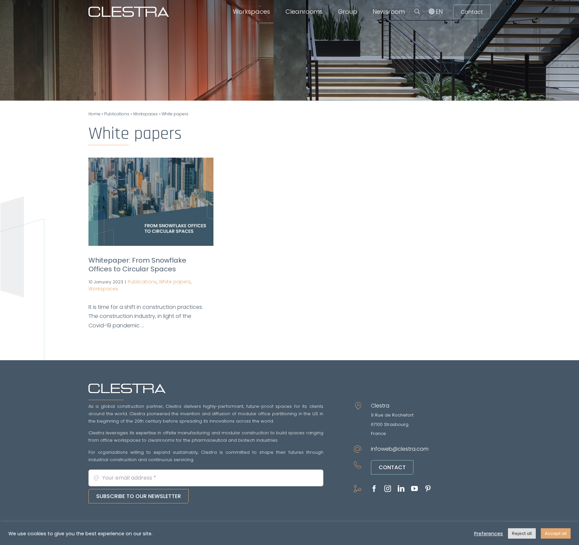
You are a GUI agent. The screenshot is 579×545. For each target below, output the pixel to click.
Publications (116, 114)
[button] (417, 11)
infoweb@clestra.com (400, 449)
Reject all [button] (522, 533)
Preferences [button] (488, 534)
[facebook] (374, 488)
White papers (175, 281)
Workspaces (145, 114)
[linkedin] (401, 488)
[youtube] (414, 488)
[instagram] (387, 488)
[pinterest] (428, 488)
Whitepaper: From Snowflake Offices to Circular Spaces (137, 265)
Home (94, 114)
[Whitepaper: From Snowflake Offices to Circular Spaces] (150, 202)
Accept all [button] (556, 533)
